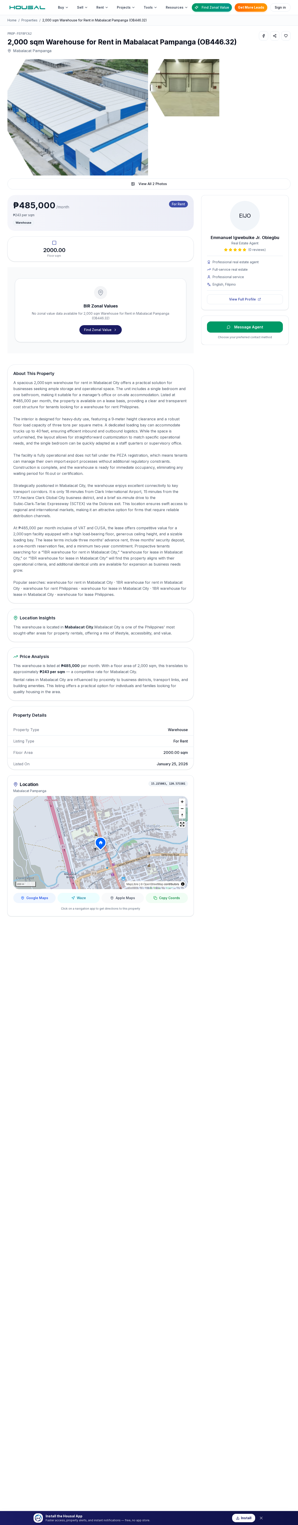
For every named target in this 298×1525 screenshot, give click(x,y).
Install (246, 1518)
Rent (100, 7)
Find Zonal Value (215, 7)
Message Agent (248, 327)
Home (12, 20)
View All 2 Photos (153, 184)
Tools (148, 7)
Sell (80, 7)
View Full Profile (242, 299)
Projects (124, 7)
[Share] (274, 35)
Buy (61, 7)
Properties (29, 20)
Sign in (280, 7)
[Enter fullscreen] (182, 824)
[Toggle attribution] (183, 884)
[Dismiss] (261, 1518)
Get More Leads (251, 7)
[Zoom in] (182, 801)
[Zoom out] (182, 808)
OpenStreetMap (153, 884)
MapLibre (132, 884)
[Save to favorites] (286, 35)
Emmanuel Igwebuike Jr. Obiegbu (245, 237)
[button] (100, 842)
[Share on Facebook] (263, 35)
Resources (174, 7)
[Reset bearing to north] (182, 815)
